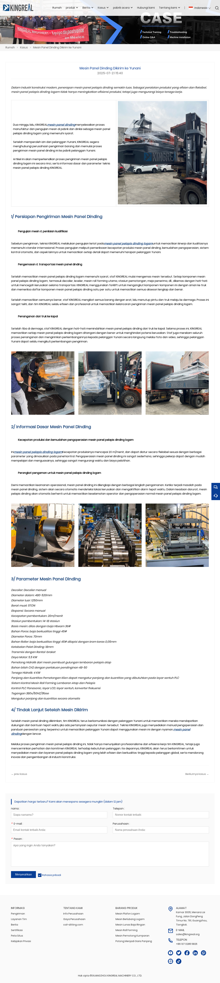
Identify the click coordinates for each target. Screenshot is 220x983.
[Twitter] (179, 953)
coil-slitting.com (73, 924)
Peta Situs (17, 935)
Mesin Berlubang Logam (130, 919)
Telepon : (119, 809)
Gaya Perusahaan (74, 919)
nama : (15, 809)
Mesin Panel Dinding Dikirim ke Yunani (57, 47)
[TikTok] (179, 961)
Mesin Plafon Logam (128, 913)
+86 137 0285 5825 (186, 944)
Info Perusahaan (73, 913)
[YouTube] (170, 953)
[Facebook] (187, 953)
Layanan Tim (19, 919)
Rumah (10, 47)
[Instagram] (170, 961)
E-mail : (17, 824)
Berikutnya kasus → (197, 774)
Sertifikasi (17, 930)
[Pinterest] (203, 953)
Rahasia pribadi (51, 875)
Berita (14, 924)
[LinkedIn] (195, 953)
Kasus (24, 47)
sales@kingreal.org (188, 934)
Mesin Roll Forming (127, 930)
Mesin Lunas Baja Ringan (130, 924)
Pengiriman (18, 913)
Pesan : (17, 839)
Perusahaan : (121, 824)
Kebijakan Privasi (21, 941)
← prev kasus (19, 774)
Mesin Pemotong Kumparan (132, 935)
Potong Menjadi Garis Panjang (134, 941)
